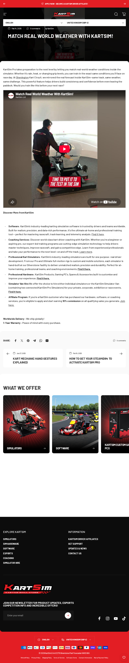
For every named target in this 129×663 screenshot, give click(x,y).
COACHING (8, 558)
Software (9, 548)
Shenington (22, 77)
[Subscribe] (68, 615)
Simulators (9, 539)
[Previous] (4, 4)
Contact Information (85, 658)
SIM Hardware (11, 543)
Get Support (75, 543)
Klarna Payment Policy (101, 658)
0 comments (121, 341)
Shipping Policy (47, 658)
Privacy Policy (35, 658)
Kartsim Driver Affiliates (83, 539)
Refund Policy (25, 658)
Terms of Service (58, 658)
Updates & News (77, 548)
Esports (8, 553)
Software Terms (71, 658)
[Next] (124, 4)
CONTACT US (74, 553)
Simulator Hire (11, 562)
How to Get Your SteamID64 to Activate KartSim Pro (90, 360)
